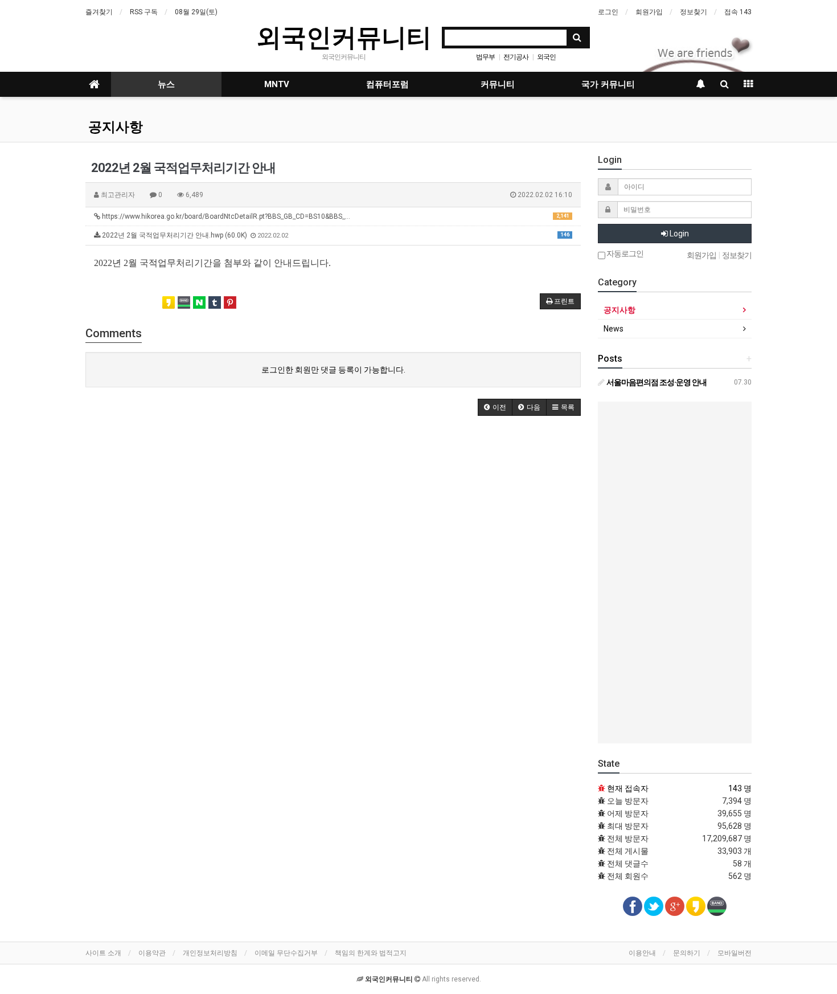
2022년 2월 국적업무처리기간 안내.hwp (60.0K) (334, 235)
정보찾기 (693, 12)
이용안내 (642, 953)
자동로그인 (624, 253)
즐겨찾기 (99, 12)
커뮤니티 (498, 84)
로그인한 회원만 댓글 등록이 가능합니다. (333, 369)
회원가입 (649, 12)
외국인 (546, 57)
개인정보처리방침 (210, 953)
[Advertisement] (675, 572)
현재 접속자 (628, 788)
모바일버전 (734, 953)
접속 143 (738, 12)
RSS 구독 (144, 12)
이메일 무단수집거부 (286, 953)
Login (678, 233)
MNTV (276, 84)
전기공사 (515, 57)
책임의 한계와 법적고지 (371, 953)
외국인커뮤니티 (344, 36)
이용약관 (152, 953)
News (613, 328)
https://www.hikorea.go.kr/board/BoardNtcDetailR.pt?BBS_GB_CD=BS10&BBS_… (334, 216)
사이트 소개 (103, 953)
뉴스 (166, 84)
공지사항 (115, 127)
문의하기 (686, 953)
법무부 (485, 57)
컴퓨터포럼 (387, 84)
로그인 (608, 12)
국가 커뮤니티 (608, 84)
